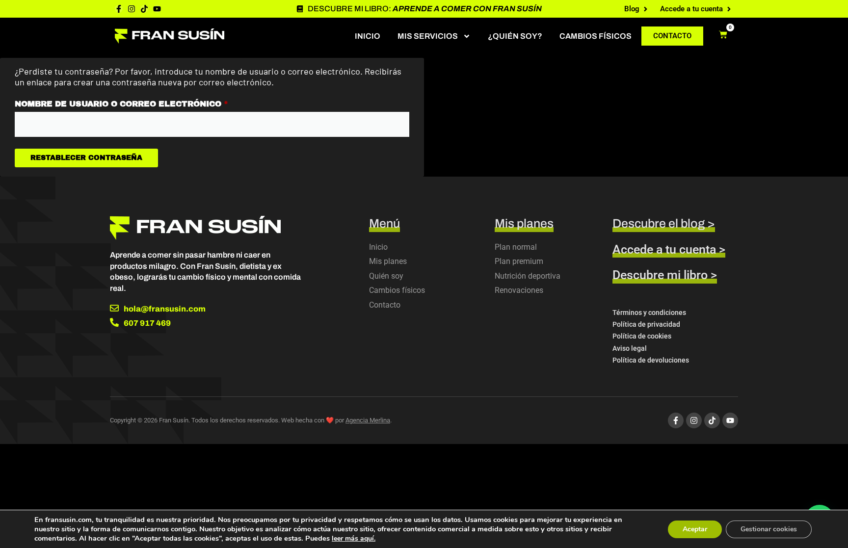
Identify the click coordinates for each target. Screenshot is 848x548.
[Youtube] (157, 9)
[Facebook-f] (119, 9)
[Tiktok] (144, 9)
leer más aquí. (353, 538)
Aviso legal (629, 348)
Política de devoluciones (650, 360)
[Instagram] (131, 9)
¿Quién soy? (515, 36)
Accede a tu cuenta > (668, 249)
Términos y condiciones (649, 312)
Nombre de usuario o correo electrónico (151, 102)
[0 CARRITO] (723, 34)
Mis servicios (428, 36)
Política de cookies (641, 336)
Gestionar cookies (769, 529)
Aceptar (695, 529)
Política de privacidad (646, 324)
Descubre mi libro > (664, 275)
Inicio (367, 36)
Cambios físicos (595, 36)
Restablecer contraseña (86, 157)
